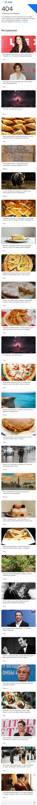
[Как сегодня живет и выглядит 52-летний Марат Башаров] (18, 622)
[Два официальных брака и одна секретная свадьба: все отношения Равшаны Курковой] (18, 48)
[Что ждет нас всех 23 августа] (18, 103)
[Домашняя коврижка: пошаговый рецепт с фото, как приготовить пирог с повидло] (18, 540)
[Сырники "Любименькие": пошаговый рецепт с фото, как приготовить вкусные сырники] (18, 322)
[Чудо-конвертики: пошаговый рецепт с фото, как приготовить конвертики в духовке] (18, 130)
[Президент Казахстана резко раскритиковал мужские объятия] (18, 677)
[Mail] (6, 2)
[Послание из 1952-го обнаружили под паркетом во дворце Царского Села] (18, 158)
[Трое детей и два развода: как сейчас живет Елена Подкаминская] (18, 76)
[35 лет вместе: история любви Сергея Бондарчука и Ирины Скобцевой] (18, 595)
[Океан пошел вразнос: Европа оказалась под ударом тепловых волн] (18, 404)
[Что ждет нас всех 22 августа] (18, 349)
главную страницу (22, 22)
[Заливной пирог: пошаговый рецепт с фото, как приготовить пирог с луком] (18, 431)
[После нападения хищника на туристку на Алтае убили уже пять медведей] (18, 185)
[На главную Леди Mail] (9, 2)
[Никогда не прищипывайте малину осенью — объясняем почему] (18, 568)
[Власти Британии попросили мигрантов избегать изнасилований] (18, 486)
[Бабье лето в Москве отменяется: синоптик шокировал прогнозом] (18, 458)
